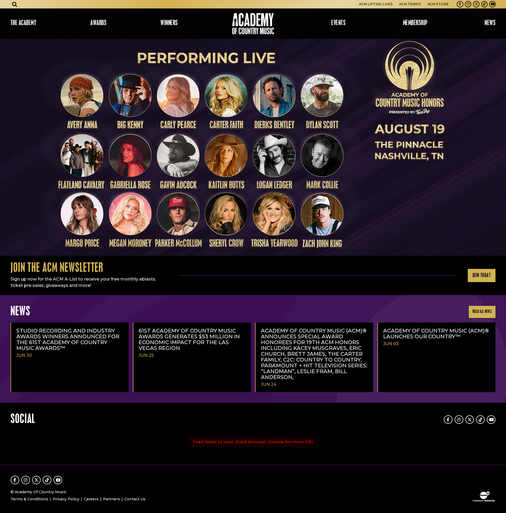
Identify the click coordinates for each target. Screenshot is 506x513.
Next (499, 147)
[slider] (253, 147)
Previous (6, 147)
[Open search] (15, 4)
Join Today (482, 275)
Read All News (482, 312)
